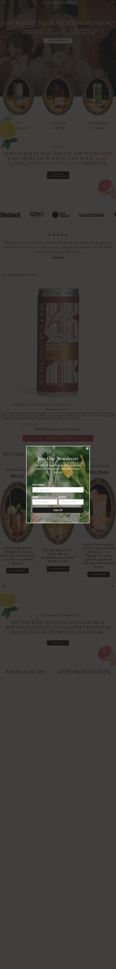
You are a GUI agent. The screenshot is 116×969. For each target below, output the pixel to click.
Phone (62, 496)
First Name (38, 484)
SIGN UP (58, 510)
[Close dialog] (87, 448)
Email (35, 496)
